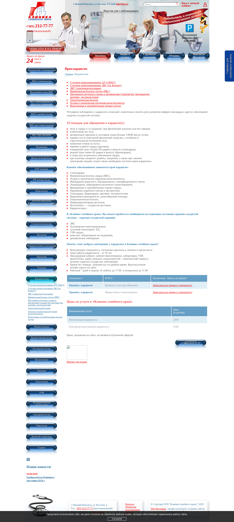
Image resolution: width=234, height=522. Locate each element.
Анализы (100, 55)
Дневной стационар (41, 436)
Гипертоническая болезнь (39, 308)
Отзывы (174, 55)
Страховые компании (149, 56)
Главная (69, 74)
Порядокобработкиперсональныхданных (132, 508)
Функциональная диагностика (41, 403)
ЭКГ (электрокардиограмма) (40, 294)
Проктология (41, 359)
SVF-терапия (41, 169)
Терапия (41, 267)
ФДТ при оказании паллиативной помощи (41, 135)
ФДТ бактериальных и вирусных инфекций (41, 103)
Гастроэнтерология (41, 223)
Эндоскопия (41, 381)
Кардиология (42, 278)
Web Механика (158, 508)
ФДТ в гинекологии (41, 81)
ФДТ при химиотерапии (41, 125)
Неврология (41, 191)
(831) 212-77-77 (85, 508)
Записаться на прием (45, 48)
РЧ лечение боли (41, 180)
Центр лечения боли (41, 158)
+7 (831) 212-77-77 (190, 343)
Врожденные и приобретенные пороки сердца (95, 106)
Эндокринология (41, 414)
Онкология (41, 425)
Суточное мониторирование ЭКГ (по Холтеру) (96, 85)
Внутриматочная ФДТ (41, 92)
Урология (41, 234)
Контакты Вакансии (199, 56)
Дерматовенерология (41, 337)
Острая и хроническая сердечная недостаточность (42, 312)
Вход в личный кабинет (190, 4)
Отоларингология (41, 348)
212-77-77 (39, 28)
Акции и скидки (125, 56)
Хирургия (42, 256)
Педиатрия (41, 147)
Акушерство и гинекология (41, 70)
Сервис (41, 447)
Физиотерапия (41, 326)
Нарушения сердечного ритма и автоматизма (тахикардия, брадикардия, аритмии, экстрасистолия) (45, 302)
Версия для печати (77, 362)
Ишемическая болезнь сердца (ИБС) (44, 297)
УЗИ (41, 392)
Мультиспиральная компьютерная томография (41, 201)
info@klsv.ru (122, 4)
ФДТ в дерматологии (41, 114)
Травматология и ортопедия (41, 245)
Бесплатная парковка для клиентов (189, 37)
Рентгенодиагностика (42, 212)
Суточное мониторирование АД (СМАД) (46, 285)
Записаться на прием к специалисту (172, 285)
